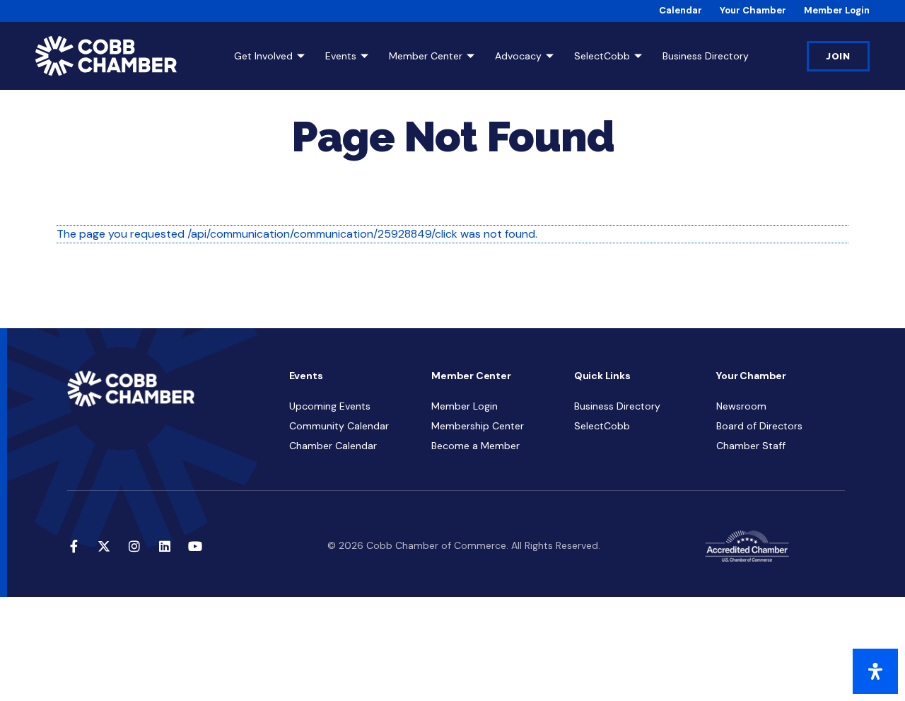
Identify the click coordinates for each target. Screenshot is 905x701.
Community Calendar (339, 425)
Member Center (425, 56)
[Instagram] (134, 546)
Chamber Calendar (333, 445)
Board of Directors (759, 425)
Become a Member (475, 445)
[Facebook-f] (73, 546)
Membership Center (477, 425)
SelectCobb (602, 56)
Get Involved (263, 56)
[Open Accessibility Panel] (875, 671)
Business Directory (705, 56)
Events (340, 56)
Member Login (837, 10)
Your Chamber (753, 10)
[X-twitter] (104, 546)
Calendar (680, 10)
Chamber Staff (751, 445)
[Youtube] (195, 546)
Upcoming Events (329, 406)
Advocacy (518, 56)
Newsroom (741, 406)
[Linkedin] (164, 546)
